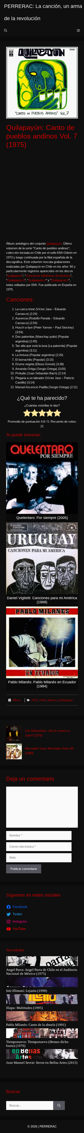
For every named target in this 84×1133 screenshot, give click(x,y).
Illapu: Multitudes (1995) (24, 1008)
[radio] (27, 413)
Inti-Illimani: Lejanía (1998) (26, 991)
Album (16, 700)
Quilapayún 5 (60, 280)
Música (52, 700)
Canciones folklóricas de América (48, 275)
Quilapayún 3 (16, 280)
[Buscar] (59, 1105)
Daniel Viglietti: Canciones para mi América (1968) (42, 600)
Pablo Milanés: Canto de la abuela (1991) (36, 1025)
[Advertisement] (42, 195)
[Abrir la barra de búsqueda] (5, 30)
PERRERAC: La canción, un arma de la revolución (43, 12)
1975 (34, 700)
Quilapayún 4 (37, 280)
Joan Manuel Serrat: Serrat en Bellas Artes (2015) (41, 1063)
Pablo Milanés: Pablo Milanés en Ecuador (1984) (42, 684)
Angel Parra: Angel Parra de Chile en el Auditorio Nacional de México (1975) (41, 972)
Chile (42, 700)
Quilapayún (54, 243)
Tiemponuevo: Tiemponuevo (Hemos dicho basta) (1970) (37, 1044)
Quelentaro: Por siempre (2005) (42, 518)
